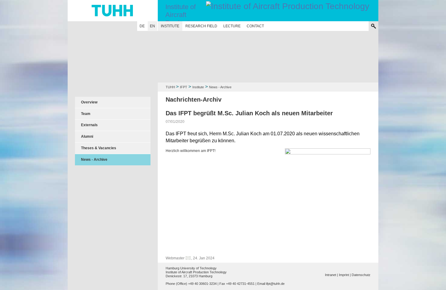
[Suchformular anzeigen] (373, 26)
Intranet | (331, 275)
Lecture (232, 26)
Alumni (87, 136)
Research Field (201, 26)
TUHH (170, 87)
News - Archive (94, 159)
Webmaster (175, 258)
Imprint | (345, 275)
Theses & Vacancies (98, 148)
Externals (89, 125)
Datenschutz (361, 275)
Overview (89, 102)
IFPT (183, 87)
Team (85, 114)
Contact (255, 26)
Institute (170, 26)
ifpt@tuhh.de (275, 283)
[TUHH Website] (113, 10)
